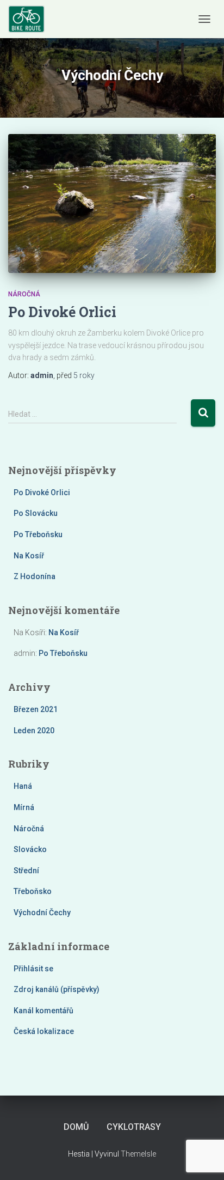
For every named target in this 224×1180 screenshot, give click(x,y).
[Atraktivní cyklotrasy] (30, 19)
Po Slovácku (36, 513)
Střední (26, 870)
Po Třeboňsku (38, 534)
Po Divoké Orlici (62, 312)
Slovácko (30, 849)
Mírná (24, 807)
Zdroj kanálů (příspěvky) (56, 989)
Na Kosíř (29, 555)
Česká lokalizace (44, 1031)
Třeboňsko (33, 891)
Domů (76, 1127)
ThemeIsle (138, 1153)
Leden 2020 (34, 730)
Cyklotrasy (134, 1127)
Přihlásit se (33, 968)
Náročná (24, 294)
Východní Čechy (42, 912)
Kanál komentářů (43, 1010)
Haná (23, 786)
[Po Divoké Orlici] (112, 203)
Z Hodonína (34, 576)
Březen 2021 (36, 709)
